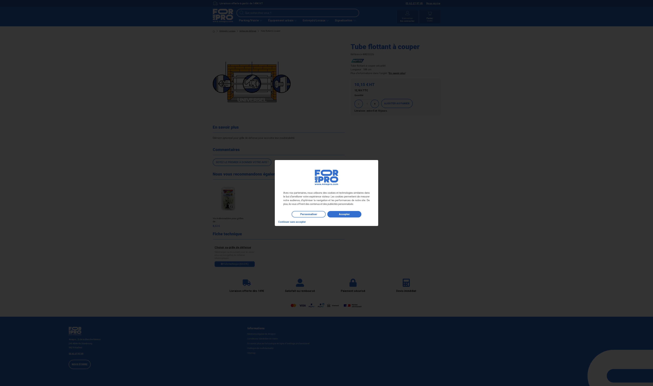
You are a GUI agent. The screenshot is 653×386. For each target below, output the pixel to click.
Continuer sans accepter (292, 222)
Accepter (344, 214)
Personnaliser (308, 214)
